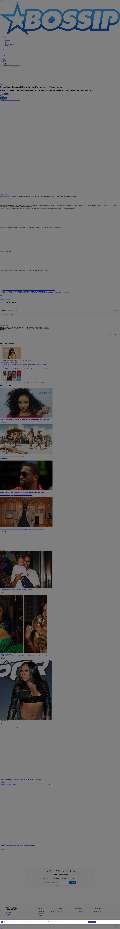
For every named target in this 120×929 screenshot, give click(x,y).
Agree (92, 921)
